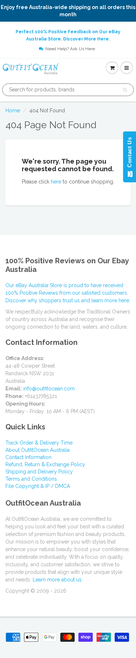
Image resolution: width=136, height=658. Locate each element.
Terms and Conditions (31, 479)
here (56, 182)
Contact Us (129, 154)
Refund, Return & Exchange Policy (45, 464)
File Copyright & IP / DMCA (37, 486)
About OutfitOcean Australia (37, 450)
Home (12, 110)
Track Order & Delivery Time (39, 443)
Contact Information (28, 457)
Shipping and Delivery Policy (39, 472)
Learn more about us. (58, 580)
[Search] (125, 90)
